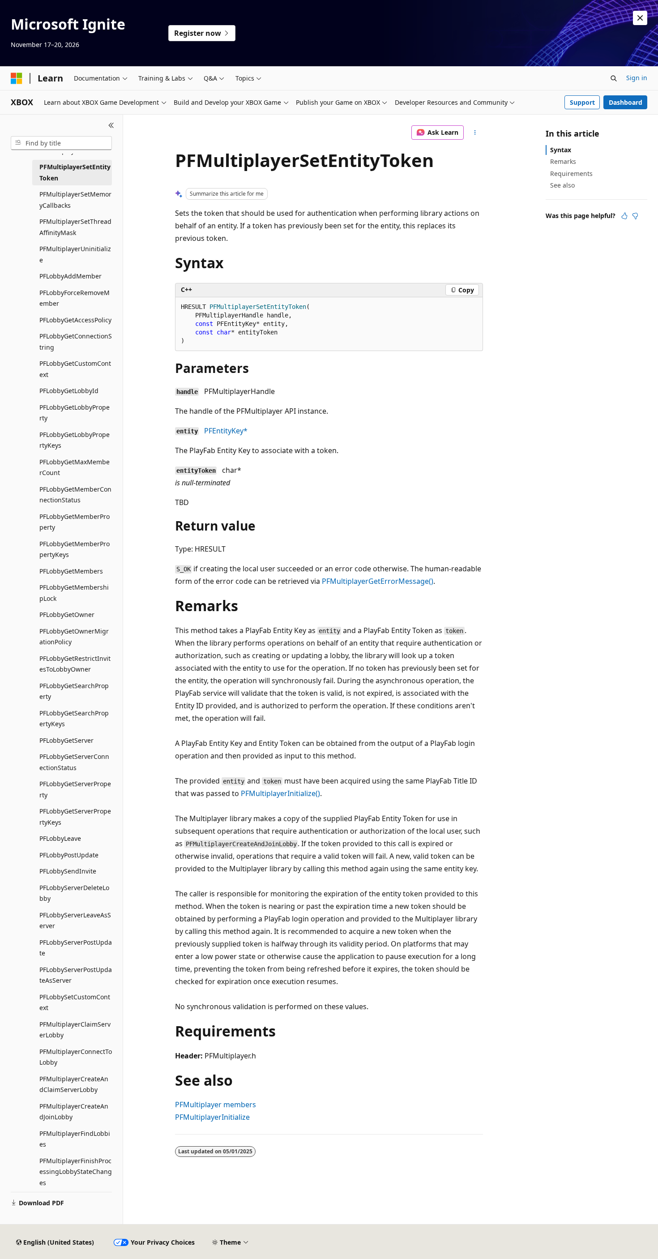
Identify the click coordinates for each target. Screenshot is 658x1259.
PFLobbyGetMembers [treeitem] (71, 571)
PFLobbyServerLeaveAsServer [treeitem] (75, 920)
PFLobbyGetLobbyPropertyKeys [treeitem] (74, 440)
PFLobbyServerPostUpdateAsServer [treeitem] (75, 975)
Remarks (563, 161)
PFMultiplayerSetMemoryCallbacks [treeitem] (75, 200)
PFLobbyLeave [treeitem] (60, 838)
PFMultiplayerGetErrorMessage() (377, 581)
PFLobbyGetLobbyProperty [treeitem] (74, 413)
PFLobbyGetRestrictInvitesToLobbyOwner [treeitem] (75, 664)
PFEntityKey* (226, 431)
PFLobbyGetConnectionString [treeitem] (75, 341)
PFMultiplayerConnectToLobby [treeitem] (75, 1057)
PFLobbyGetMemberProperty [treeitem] (74, 522)
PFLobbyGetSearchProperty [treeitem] (74, 691)
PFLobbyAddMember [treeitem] (70, 276)
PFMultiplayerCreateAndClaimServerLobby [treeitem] (73, 1084)
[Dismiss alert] (640, 18)
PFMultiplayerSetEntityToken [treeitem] (75, 172)
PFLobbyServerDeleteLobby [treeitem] (74, 893)
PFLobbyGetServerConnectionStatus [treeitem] (74, 762)
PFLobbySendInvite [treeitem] (67, 871)
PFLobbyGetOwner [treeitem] (66, 614)
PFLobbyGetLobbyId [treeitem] (68, 390)
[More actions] (475, 132)
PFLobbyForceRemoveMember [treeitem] (74, 298)
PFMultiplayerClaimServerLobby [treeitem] (75, 1030)
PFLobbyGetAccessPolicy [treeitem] (75, 320)
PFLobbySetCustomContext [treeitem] (74, 1002)
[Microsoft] (16, 78)
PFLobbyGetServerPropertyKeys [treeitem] (75, 816)
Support (582, 102)
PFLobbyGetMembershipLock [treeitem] (74, 593)
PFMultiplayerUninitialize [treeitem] (75, 254)
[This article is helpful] (624, 215)
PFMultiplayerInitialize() (280, 793)
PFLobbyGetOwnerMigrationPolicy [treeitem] (74, 637)
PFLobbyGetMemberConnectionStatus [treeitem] (75, 495)
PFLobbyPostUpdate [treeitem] (68, 855)
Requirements (571, 173)
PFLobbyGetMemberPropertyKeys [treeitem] (74, 549)
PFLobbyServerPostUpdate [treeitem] (75, 948)
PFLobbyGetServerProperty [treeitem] (75, 789)
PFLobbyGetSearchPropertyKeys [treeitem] (74, 718)
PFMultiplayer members (215, 1104)
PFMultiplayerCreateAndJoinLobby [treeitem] (73, 1112)
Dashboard (625, 102)
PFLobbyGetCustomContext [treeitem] (75, 369)
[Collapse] (111, 125)
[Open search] (614, 78)
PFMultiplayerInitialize (212, 1117)
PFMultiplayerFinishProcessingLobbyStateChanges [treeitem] (75, 1171)
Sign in (636, 77)
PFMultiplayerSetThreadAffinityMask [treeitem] (75, 227)
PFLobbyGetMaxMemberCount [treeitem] (74, 467)
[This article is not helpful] (635, 215)
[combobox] (61, 143)
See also (562, 185)
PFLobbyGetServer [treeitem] (66, 740)
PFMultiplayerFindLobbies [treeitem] (74, 1139)
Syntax (560, 150)
